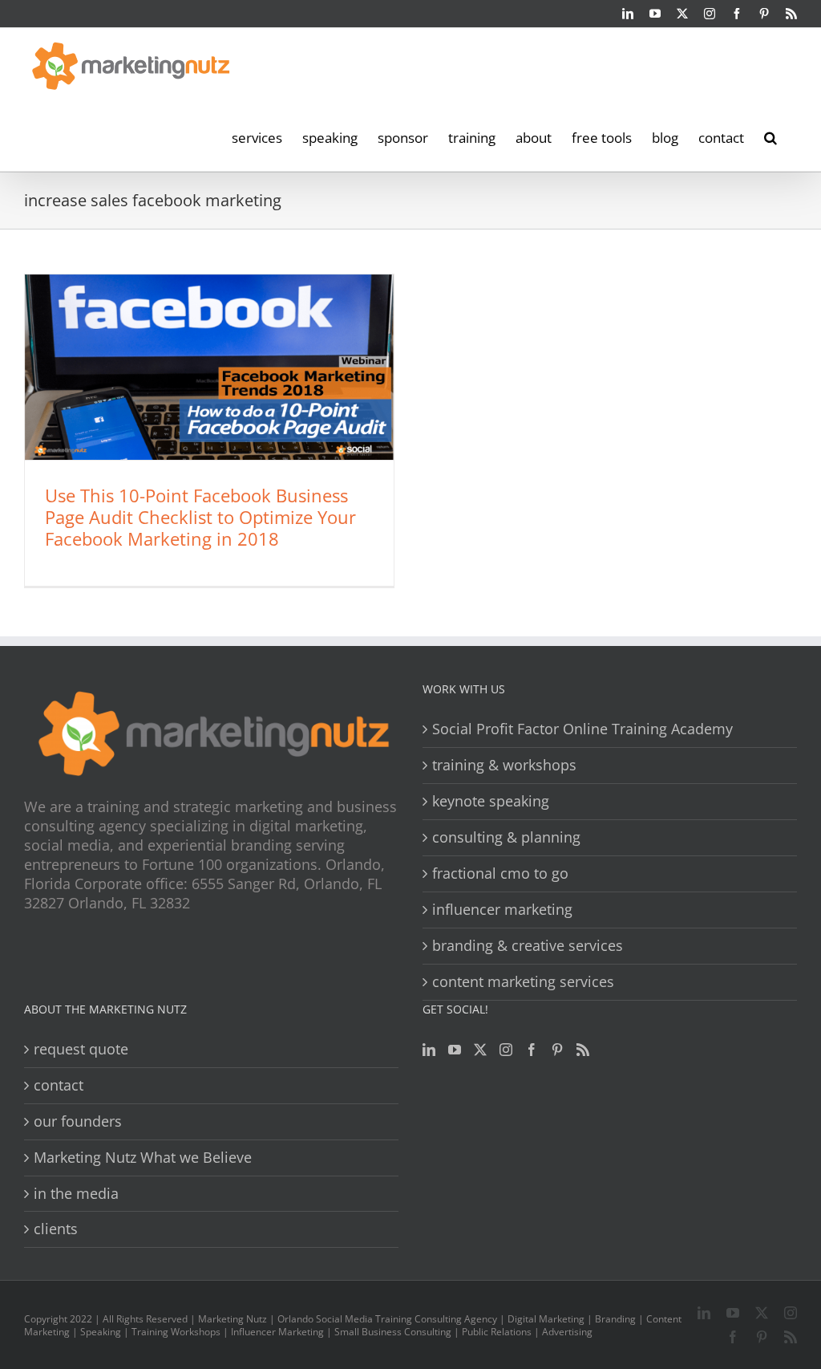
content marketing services (523, 982)
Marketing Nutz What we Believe (143, 1157)
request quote (81, 1049)
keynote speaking (490, 801)
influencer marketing (502, 909)
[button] (770, 136)
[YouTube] (454, 1049)
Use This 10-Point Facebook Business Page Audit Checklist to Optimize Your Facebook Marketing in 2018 (200, 516)
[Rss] (582, 1049)
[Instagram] (505, 1049)
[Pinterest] (557, 1049)
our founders (78, 1121)
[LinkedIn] (429, 1049)
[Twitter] (480, 1049)
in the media (76, 1193)
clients (56, 1229)
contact (58, 1085)
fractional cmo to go (500, 873)
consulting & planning (506, 837)
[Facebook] (531, 1049)
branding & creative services (527, 945)
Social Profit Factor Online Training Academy (582, 729)
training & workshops (504, 765)
